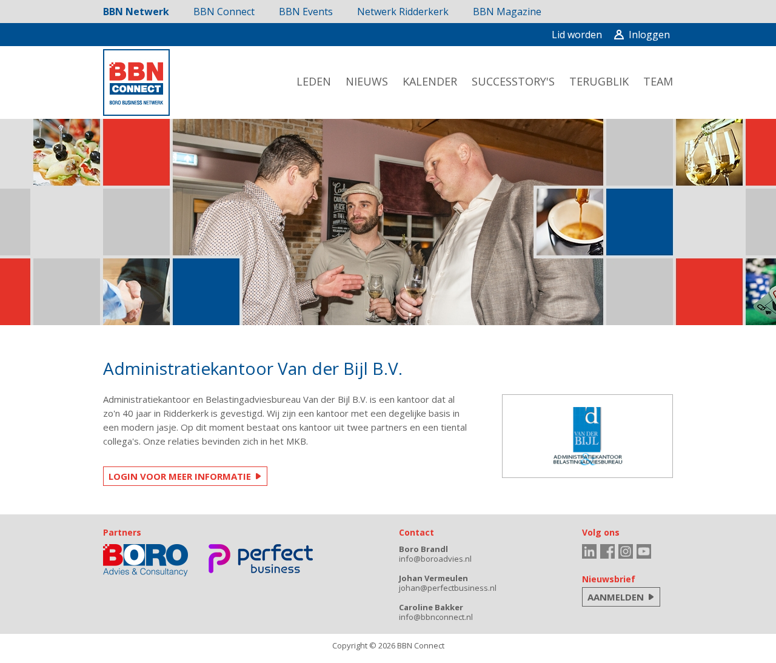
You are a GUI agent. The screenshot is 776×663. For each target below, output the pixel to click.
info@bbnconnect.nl (436, 616)
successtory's (513, 81)
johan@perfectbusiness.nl (448, 587)
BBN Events (306, 11)
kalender (430, 81)
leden (313, 81)
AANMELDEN (615, 597)
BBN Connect (224, 11)
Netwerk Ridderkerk (403, 11)
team (658, 81)
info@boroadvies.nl (435, 558)
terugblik (599, 81)
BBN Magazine (507, 11)
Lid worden (577, 34)
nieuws (367, 81)
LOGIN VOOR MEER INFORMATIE (180, 476)
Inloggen (649, 34)
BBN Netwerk (136, 11)
